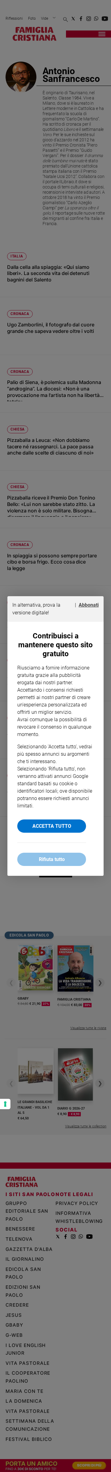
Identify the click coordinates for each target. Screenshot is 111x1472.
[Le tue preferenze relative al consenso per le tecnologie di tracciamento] (5, 1104)
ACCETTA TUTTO (51, 826)
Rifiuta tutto (52, 859)
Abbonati (89, 605)
